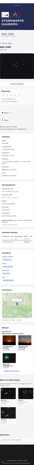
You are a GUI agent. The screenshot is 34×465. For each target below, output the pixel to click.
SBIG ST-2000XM (7, 266)
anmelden (14, 101)
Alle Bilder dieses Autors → (12, 371)
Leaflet (24, 317)
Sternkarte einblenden (17, 84)
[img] (17, 305)
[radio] (3, 95)
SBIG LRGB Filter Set (8, 280)
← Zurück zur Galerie (6, 43)
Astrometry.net (13, 224)
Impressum (20, 460)
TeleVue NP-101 (7, 259)
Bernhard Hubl (6, 331)
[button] (17, 303)
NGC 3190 (13, 36)
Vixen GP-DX (6, 273)
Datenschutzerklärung (12, 460)
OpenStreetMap (29, 317)
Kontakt (25, 460)
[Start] (2, 36)
